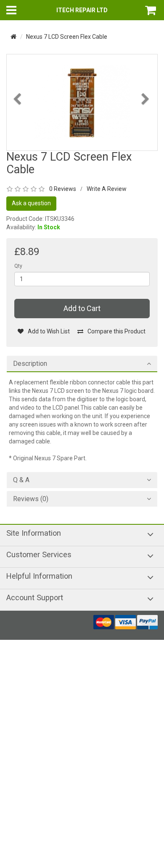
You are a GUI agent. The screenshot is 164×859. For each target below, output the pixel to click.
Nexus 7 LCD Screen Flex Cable (66, 36)
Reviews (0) (30, 499)
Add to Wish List (49, 331)
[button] (18, 121)
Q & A (21, 480)
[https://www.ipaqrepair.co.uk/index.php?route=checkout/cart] (151, 10)
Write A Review (107, 188)
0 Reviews (62, 188)
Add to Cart (82, 308)
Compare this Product (116, 331)
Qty (18, 266)
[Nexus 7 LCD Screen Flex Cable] (82, 102)
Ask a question (31, 203)
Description (30, 364)
